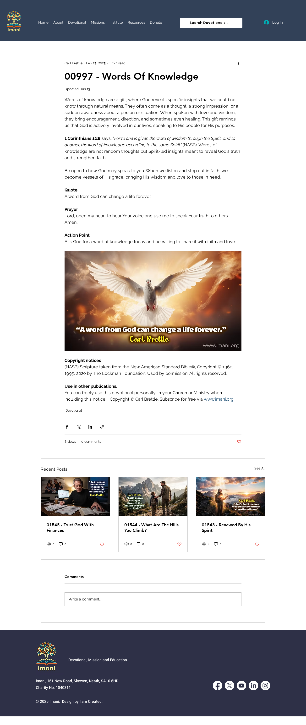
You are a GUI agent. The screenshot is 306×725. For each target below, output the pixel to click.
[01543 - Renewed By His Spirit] (230, 496)
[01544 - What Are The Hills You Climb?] (153, 496)
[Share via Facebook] (67, 427)
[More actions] (238, 63)
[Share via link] (102, 427)
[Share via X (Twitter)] (78, 427)
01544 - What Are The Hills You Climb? (151, 527)
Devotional (74, 410)
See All (259, 468)
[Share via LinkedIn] (90, 427)
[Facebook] (217, 685)
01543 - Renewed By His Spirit (226, 527)
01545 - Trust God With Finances (70, 527)
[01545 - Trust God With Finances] (75, 496)
